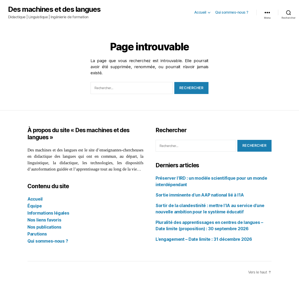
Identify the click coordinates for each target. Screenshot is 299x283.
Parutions (37, 234)
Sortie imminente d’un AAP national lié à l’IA (200, 195)
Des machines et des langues (54, 9)
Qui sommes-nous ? (231, 12)
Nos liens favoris (44, 220)
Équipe (34, 205)
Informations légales (48, 213)
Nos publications (44, 227)
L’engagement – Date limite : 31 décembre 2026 (204, 239)
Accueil (200, 12)
